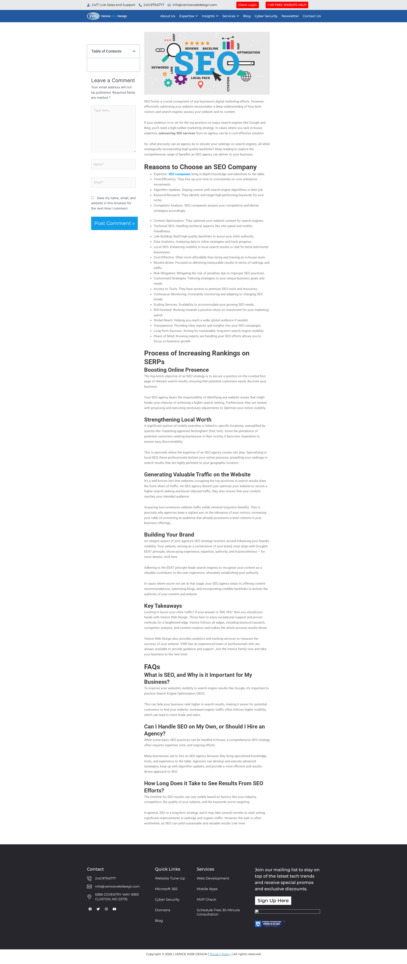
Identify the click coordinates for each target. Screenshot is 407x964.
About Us (167, 16)
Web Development (213, 878)
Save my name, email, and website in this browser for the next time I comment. (113, 203)
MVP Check (206, 899)
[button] (134, 51)
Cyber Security (266, 16)
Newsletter (290, 16)
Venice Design (114, 16)
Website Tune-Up (170, 878)
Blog (247, 16)
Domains (162, 910)
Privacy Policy (220, 954)
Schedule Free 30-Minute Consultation (218, 912)
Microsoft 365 (166, 889)
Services (229, 16)
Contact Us (312, 16)
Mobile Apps (207, 889)
